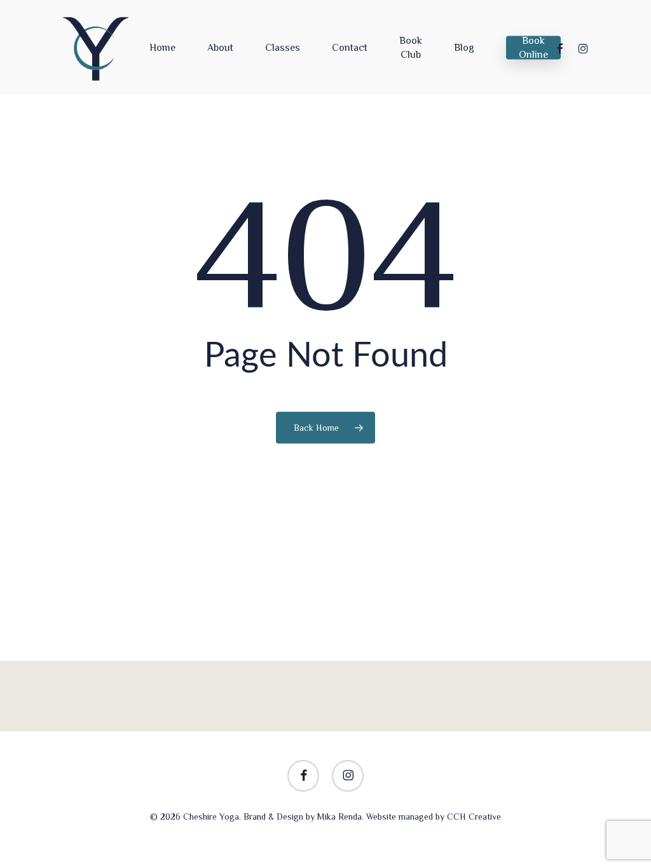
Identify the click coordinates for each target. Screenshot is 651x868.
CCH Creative (474, 816)
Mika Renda (339, 816)
